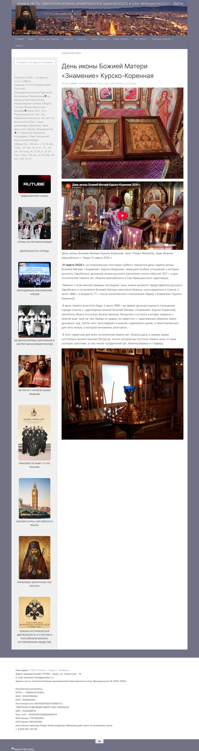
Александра (20, 125)
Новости (68, 39)
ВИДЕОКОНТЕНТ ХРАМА (34, 196)
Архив (18, 45)
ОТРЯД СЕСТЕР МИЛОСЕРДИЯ (34, 242)
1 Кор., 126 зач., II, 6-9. (32, 155)
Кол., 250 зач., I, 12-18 (36, 144)
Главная (19, 39)
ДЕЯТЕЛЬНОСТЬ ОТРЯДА (34, 251)
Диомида (19, 110)
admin (73, 83)
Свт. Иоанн (140, 39)
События (81, 39)
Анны (17, 129)
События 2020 (71, 53)
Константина (21, 122)
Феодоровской (45, 129)
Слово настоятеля (48, 39)
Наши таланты (121, 39)
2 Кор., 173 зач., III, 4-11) (27, 147)
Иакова (31, 129)
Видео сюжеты (100, 39)
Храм (30, 39)
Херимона (19, 118)
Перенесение (36, 96)
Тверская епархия (161, 39)
